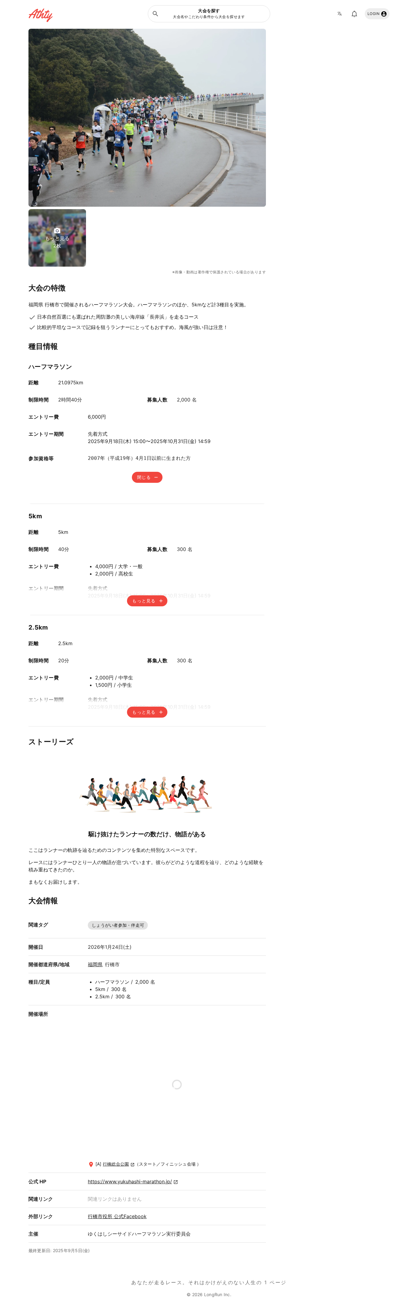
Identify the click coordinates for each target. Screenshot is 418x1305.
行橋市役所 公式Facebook (117, 1216)
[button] (209, 13)
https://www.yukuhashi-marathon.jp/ (130, 1181)
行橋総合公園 (116, 1163)
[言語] (341, 13)
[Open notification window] (354, 13)
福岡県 (95, 964)
